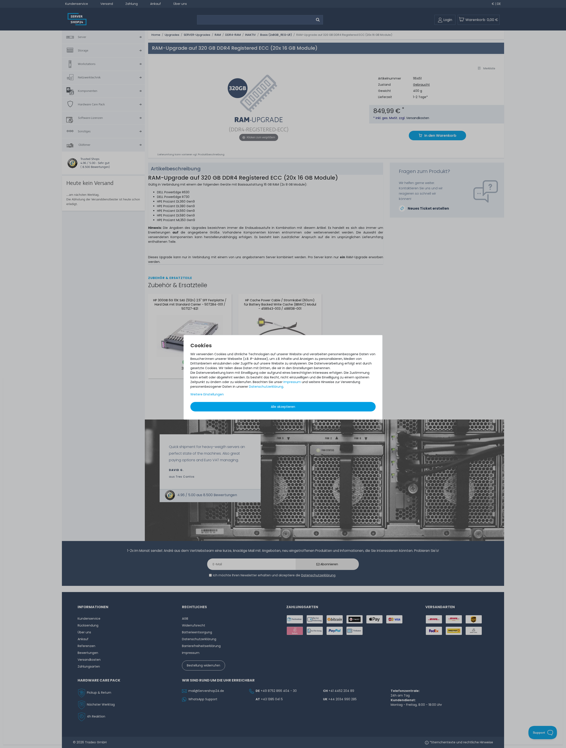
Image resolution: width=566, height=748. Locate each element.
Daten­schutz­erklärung (266, 386)
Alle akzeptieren (283, 406)
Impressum (292, 382)
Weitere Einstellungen (207, 394)
